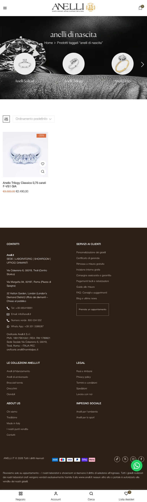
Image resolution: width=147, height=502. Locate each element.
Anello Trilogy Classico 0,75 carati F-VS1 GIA (24, 185)
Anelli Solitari (24, 81)
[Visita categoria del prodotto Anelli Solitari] (25, 64)
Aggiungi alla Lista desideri (42, 163)
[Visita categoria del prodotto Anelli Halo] (123, 64)
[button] (140, 8)
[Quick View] (42, 171)
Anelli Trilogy (73, 81)
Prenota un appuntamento (92, 310)
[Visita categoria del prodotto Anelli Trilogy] (74, 64)
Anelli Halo (122, 81)
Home (48, 43)
